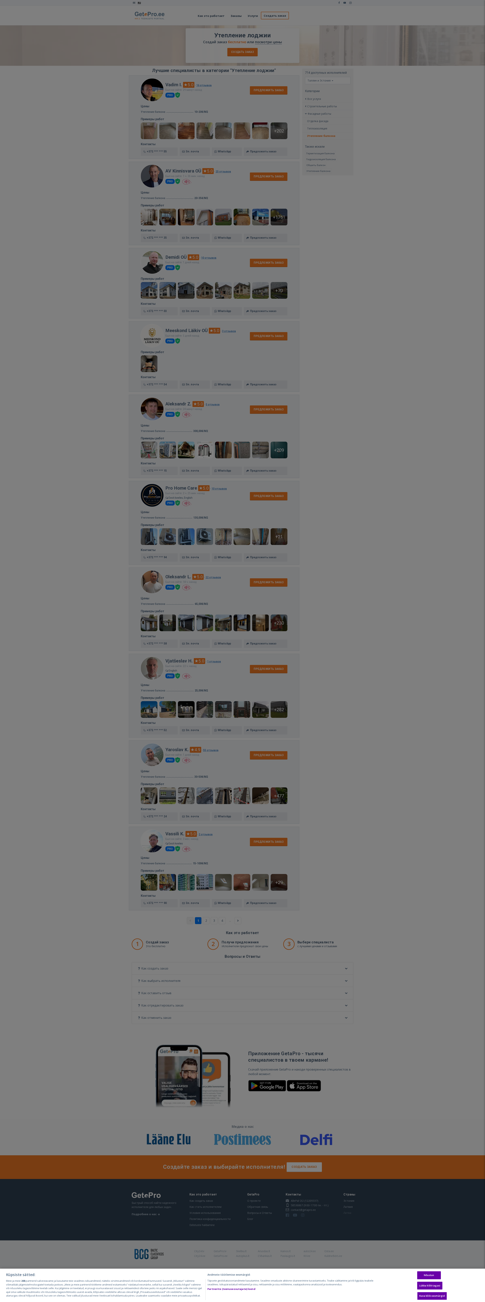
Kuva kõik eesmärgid (432, 1296)
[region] (242, 1285)
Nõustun (429, 1275)
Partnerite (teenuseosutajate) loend (231, 1289)
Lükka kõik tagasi (429, 1285)
